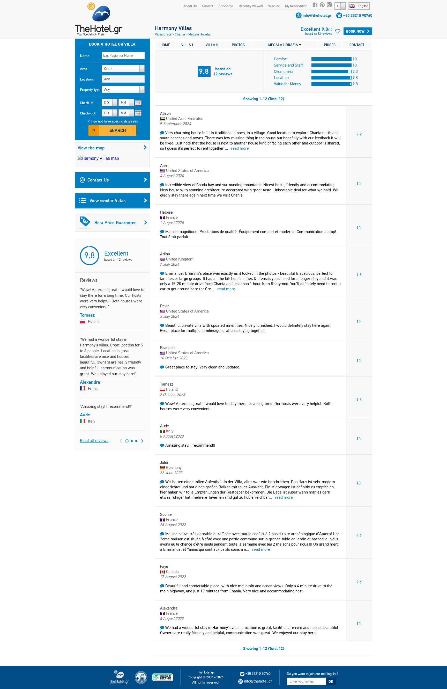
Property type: (90, 89)
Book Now (355, 31)
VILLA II (212, 44)
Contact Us (98, 180)
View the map (91, 148)
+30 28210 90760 (357, 15)
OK (331, 681)
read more (240, 148)
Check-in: (87, 102)
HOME (165, 44)
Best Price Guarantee (115, 223)
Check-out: (88, 113)
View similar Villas (106, 201)
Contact (207, 6)
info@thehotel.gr (317, 15)
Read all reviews (94, 440)
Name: (85, 55)
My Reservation (296, 6)
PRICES (330, 44)
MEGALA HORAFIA (283, 44)
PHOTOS (238, 44)
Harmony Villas (173, 28)
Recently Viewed (251, 6)
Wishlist (274, 6)
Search (117, 130)
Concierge (226, 6)
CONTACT (356, 44)
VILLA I (187, 44)
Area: (84, 69)
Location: (87, 79)
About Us (190, 6)
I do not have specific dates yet (114, 121)
